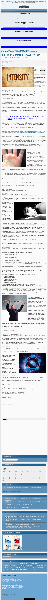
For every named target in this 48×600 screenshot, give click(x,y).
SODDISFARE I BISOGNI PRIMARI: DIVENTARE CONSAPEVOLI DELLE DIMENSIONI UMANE (23, 505)
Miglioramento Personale (18, 569)
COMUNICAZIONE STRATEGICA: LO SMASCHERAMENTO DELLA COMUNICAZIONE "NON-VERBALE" (25, 514)
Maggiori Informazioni (24, 7)
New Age (34, 567)
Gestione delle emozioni (24, 565)
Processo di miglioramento (13, 565)
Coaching (38, 567)
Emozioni (41, 567)
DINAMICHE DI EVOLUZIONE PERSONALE (21, 50)
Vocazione (42, 563)
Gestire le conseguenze (22, 567)
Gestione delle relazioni (33, 565)
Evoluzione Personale (33, 563)
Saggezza (17, 563)
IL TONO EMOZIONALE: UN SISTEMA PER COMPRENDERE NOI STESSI (19, 504)
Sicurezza (5, 569)
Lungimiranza (23, 563)
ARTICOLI (8, 50)
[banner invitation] (12, 542)
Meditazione (5, 565)
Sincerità (12, 563)
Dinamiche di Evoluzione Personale (11, 62)
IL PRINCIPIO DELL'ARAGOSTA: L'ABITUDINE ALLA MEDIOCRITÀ (18, 507)
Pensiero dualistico (7, 563)
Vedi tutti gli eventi (24, 20)
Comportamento (8, 567)
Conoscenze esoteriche (30, 569)
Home (3, 50)
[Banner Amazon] (7, 556)
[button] (44, 61)
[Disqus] (24, 436)
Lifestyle (9, 569)
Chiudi (24, 5)
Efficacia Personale (42, 565)
